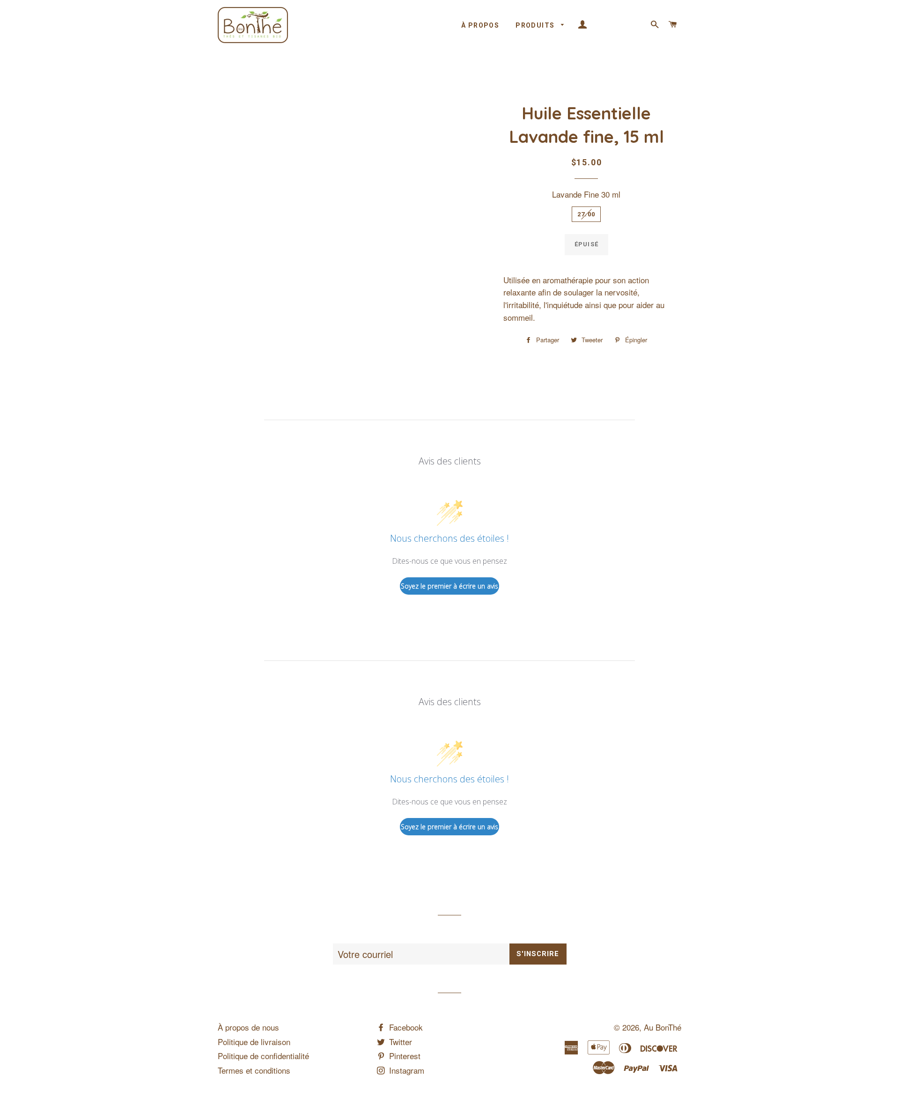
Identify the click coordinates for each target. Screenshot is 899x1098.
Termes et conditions (254, 1070)
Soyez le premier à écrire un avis (449, 586)
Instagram (405, 1070)
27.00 (586, 214)
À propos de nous (248, 1027)
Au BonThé (662, 1027)
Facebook (405, 1027)
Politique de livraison (254, 1041)
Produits (536, 25)
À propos (480, 25)
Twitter (399, 1041)
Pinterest (403, 1055)
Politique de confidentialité (263, 1055)
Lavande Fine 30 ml (586, 194)
